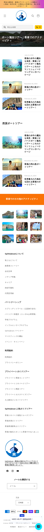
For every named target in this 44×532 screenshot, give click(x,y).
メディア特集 (10, 277)
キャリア (8, 282)
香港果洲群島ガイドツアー (15, 426)
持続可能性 (9, 288)
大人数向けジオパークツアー (16, 400)
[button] (5, 16)
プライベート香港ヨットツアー (17, 378)
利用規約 (8, 357)
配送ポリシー (22, 527)
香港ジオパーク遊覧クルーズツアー (19, 415)
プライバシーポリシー (14, 362)
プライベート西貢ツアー (15, 389)
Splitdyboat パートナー (14, 331)
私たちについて (11, 260)
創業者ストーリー (12, 266)
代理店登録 (9, 293)
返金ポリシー (36, 523)
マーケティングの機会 (14, 336)
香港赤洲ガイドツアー (14, 421)
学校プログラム (11, 320)
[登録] (34, 486)
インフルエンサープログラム (16, 325)
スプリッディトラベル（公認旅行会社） (21, 309)
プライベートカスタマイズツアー (18, 394)
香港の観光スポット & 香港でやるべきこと (22, 432)
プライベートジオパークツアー (17, 383)
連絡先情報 (32, 527)
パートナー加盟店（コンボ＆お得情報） (21, 314)
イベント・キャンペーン (15, 342)
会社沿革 (8, 271)
